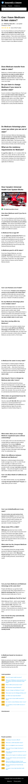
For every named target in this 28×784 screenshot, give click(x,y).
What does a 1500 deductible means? (14, 742)
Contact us (17, 6)
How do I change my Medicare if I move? (15, 690)
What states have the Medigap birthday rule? (16, 692)
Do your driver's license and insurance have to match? (16, 758)
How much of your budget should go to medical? (14, 749)
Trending (3, 6)
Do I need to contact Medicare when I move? (16, 701)
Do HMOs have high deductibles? (13, 695)
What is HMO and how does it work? (14, 684)
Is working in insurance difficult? (13, 739)
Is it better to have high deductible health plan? (15, 769)
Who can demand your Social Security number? (14, 765)
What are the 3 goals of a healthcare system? (16, 755)
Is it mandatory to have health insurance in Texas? (15, 705)
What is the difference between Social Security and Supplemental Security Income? (16, 762)
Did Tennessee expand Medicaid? (13, 687)
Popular (10, 6)
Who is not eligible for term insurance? (14, 745)
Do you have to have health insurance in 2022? (15, 699)
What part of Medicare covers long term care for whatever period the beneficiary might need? (16, 681)
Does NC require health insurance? (14, 677)
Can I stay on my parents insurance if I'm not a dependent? (16, 752)
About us (9, 781)
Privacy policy (17, 781)
